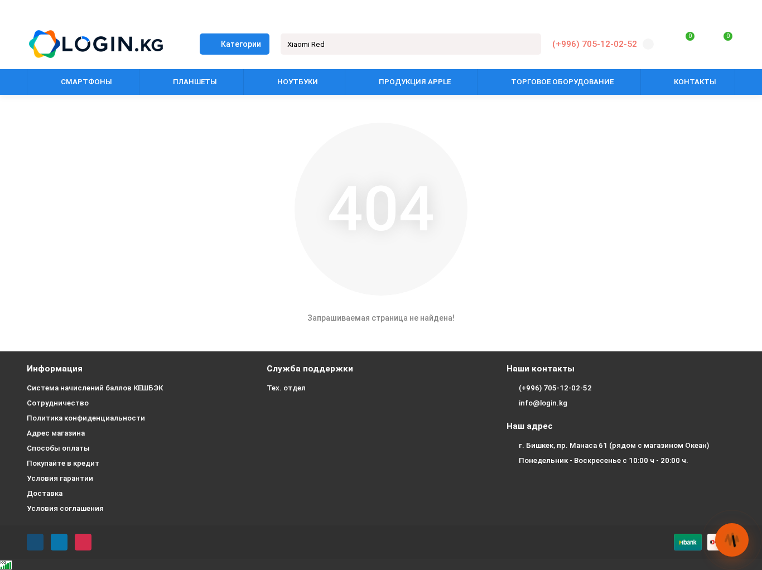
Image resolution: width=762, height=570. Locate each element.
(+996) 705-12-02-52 (594, 44)
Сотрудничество (58, 403)
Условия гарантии (60, 478)
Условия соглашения (65, 508)
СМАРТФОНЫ (86, 82)
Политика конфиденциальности (86, 418)
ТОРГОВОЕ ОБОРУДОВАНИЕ (562, 82)
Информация (55, 369)
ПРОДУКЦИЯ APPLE (415, 82)
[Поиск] (529, 44)
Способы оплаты (58, 448)
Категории (241, 44)
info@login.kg (543, 403)
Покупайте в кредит (63, 463)
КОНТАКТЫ (695, 82)
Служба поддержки (310, 369)
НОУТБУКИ (297, 82)
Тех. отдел (286, 388)
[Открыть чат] (732, 540)
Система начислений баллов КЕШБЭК (95, 388)
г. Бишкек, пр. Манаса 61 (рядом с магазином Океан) (614, 445)
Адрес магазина (56, 433)
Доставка (44, 493)
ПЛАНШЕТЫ (195, 82)
